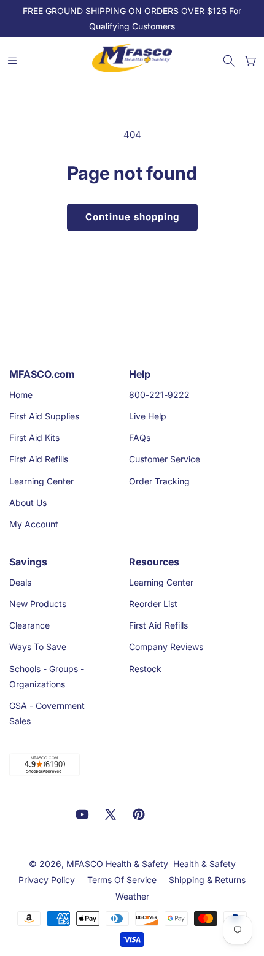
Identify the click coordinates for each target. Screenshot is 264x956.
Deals (20, 582)
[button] (229, 61)
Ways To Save (37, 646)
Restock (145, 668)
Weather (132, 896)
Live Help (147, 416)
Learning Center (41, 481)
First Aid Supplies (44, 416)
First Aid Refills (38, 459)
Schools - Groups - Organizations (46, 676)
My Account (33, 524)
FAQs (139, 437)
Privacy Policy (46, 879)
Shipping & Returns (207, 879)
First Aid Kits (34, 437)
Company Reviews (166, 646)
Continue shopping (132, 217)
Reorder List (153, 603)
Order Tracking (159, 481)
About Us (28, 502)
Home (21, 394)
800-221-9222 (159, 394)
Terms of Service (122, 879)
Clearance (29, 625)
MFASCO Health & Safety (117, 863)
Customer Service (164, 459)
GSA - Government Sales (47, 713)
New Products (37, 603)
